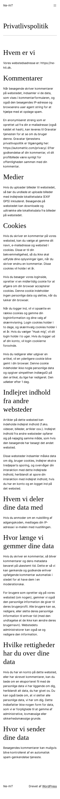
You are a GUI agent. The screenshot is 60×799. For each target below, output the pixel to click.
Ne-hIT (8, 5)
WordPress (49, 786)
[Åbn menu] (55, 5)
